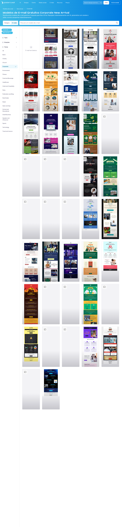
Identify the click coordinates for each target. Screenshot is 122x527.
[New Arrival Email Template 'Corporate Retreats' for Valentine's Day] (71, 346)
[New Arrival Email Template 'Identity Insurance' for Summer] (31, 176)
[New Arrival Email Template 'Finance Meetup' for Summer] (71, 219)
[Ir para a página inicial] (7, 2)
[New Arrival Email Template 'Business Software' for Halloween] (31, 389)
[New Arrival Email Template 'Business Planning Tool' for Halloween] (110, 304)
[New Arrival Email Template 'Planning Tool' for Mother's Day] (51, 304)
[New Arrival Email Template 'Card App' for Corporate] (71, 134)
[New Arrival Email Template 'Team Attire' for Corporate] (51, 261)
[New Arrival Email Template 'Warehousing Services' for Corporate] (51, 48)
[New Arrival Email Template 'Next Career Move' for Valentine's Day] (110, 48)
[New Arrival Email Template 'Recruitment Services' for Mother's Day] (71, 176)
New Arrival (20, 8)
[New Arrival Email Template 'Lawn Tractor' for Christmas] (31, 219)
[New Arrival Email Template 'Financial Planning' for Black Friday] (110, 346)
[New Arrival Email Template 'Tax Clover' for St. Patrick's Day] (51, 91)
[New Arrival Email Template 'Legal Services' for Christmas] (110, 134)
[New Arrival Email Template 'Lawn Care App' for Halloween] (31, 304)
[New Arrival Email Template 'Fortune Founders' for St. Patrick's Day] (90, 304)
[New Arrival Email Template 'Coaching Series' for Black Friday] (51, 389)
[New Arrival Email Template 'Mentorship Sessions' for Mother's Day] (90, 176)
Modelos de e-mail (8, 8)
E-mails (14, 23)
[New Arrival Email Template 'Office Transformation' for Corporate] (90, 48)
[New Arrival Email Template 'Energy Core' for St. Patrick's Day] (51, 346)
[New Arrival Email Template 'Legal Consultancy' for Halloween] (90, 346)
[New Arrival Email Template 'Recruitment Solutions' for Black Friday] (31, 346)
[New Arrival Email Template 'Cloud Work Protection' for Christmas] (31, 261)
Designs (6, 23)
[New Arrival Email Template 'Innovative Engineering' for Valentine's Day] (31, 91)
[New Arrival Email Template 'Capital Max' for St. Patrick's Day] (90, 134)
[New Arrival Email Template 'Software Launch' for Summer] (90, 91)
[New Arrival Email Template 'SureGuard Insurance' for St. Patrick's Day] (110, 176)
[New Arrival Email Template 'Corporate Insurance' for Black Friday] (90, 219)
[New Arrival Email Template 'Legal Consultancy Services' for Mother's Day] (51, 176)
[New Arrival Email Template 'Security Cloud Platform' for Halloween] (51, 219)
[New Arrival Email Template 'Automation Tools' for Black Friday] (71, 261)
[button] (16, 37)
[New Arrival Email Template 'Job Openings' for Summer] (71, 304)
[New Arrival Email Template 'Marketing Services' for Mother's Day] (71, 91)
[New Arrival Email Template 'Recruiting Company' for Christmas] (110, 91)
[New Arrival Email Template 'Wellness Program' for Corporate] (110, 219)
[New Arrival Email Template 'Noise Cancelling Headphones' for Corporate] (71, 48)
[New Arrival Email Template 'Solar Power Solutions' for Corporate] (31, 134)
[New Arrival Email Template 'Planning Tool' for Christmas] (90, 261)
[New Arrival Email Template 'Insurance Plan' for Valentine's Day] (110, 261)
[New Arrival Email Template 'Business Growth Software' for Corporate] (51, 134)
